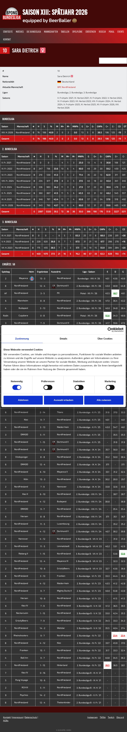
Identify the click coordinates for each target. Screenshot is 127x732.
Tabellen (65, 31)
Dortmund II (63, 285)
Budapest (23, 308)
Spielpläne (77, 31)
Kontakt (7, 39)
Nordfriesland (23, 132)
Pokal (111, 31)
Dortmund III (63, 323)
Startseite (8, 31)
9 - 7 (42, 419)
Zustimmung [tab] (22, 338)
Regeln (102, 31)
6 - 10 (42, 472)
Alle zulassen (104, 400)
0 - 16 (42, 673)
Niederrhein (63, 427)
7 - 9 (42, 323)
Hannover (62, 486)
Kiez (26, 419)
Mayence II (62, 471)
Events (120, 31)
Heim (31, 271)
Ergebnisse (42, 271)
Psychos (24, 695)
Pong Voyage (21, 680)
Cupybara (23, 315)
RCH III (25, 687)
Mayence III (62, 561)
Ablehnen (23, 400)
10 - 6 (42, 568)
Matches (20, 31)
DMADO (24, 434)
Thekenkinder (63, 702)
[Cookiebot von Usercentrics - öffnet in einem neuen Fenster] (109, 329)
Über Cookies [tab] (105, 338)
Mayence (23, 278)
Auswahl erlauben (63, 400)
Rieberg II (23, 553)
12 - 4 (42, 286)
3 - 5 (42, 293)
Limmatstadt (63, 546)
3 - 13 (42, 308)
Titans (60, 412)
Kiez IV (25, 605)
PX (58, 293)
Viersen (24, 516)
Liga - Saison (89, 271)
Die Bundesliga (34, 31)
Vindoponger (21, 457)
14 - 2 (42, 628)
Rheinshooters (21, 635)
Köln (26, 479)
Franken (61, 575)
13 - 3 (42, 278)
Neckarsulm (22, 613)
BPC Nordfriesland (66, 87)
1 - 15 (42, 442)
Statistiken (90, 31)
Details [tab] (63, 338)
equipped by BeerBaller (47, 20)
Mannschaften (51, 31)
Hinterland (62, 665)
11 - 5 (42, 524)
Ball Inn (24, 657)
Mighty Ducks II (64, 590)
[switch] (48, 387)
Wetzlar (61, 628)
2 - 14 (42, 412)
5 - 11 (42, 434)
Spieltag (6, 271)
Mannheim (23, 300)
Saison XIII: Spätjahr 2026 (55, 12)
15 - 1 (42, 650)
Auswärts (56, 271)
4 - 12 (42, 501)
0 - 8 (42, 315)
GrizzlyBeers (63, 568)
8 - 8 (42, 300)
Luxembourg (63, 523)
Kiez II (25, 494)
